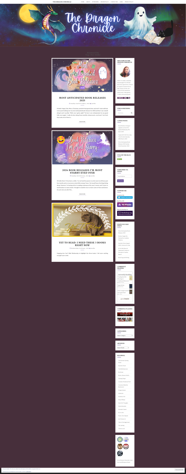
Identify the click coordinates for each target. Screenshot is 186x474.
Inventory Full (121, 396)
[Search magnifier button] (132, 113)
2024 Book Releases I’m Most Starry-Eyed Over (82, 171)
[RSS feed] (129, 98)
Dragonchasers (122, 390)
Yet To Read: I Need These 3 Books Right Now (82, 244)
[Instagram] (122, 98)
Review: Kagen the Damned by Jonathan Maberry (123, 238)
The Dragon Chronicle (62, 2)
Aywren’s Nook (122, 365)
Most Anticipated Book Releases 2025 (82, 99)
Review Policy (105, 1)
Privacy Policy (129, 1)
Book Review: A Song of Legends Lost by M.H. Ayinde (124, 127)
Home (82, 1)
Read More (82, 121)
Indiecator (120, 393)
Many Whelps (121, 399)
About (88, 1)
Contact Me (114, 1)
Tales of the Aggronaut (124, 422)
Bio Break (120, 372)
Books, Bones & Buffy (123, 375)
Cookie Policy (28, 471)
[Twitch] (118, 98)
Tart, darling (121, 425)
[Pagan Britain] (130, 286)
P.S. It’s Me (121, 412)
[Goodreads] (123, 98)
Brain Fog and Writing (123, 257)
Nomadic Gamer (122, 409)
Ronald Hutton (121, 286)
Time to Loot (121, 428)
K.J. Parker (120, 294)
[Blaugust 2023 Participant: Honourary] (126, 447)
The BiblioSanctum (123, 369)
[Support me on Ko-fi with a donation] (125, 198)
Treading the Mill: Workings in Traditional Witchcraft (123, 278)
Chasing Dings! (122, 378)
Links (121, 1)
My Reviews (95, 1)
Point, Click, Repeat (123, 415)
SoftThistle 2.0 (122, 419)
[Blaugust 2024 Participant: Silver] (120, 453)
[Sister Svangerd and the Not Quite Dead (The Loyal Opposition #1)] (130, 292)
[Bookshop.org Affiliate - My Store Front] (125, 213)
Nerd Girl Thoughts (123, 403)
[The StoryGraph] (125, 98)
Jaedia (93, 103)
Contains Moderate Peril (124, 381)
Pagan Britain (121, 285)
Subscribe (120, 180)
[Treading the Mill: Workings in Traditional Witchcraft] (130, 278)
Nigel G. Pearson (121, 282)
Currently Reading (125, 274)
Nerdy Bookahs (122, 406)
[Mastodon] (120, 98)
